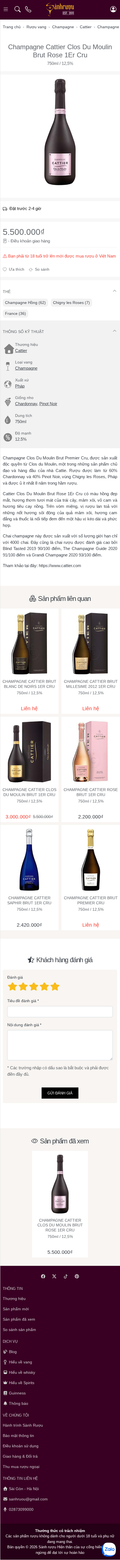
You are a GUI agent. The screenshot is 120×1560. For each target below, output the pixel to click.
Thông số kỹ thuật (23, 331)
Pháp (20, 386)
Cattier (21, 350)
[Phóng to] (60, 132)
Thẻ (7, 291)
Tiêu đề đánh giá (21, 1001)
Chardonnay (26, 403)
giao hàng (41, 241)
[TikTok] (65, 1276)
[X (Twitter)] (54, 1276)
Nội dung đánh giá (23, 1025)
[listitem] (60, 132)
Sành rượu (47, 1547)
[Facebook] (43, 1276)
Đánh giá (15, 977)
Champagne (26, 368)
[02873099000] (28, 9)
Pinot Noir (48, 403)
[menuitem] (25, 303)
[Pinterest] (77, 1276)
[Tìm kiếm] (17, 9)
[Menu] (6, 9)
